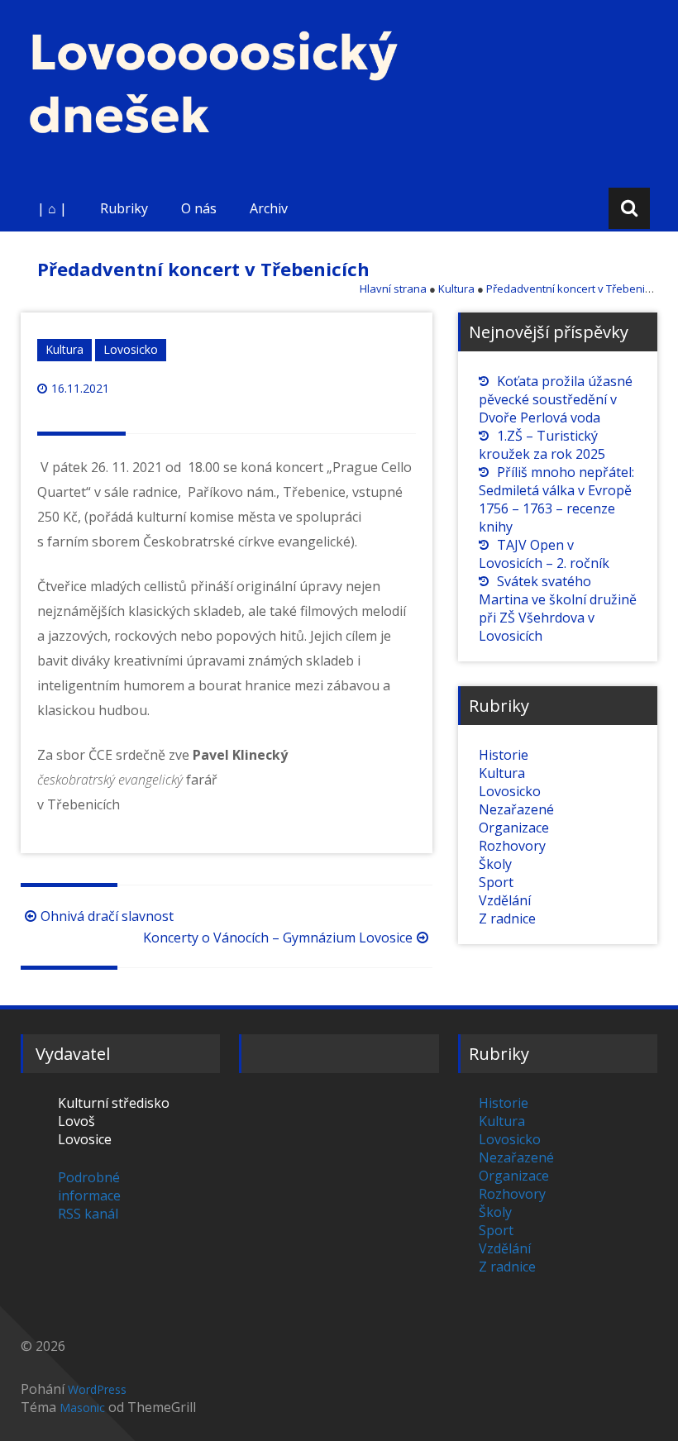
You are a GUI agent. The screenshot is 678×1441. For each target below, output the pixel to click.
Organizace (514, 827)
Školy (495, 864)
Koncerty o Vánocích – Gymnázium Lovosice (278, 937)
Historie (503, 755)
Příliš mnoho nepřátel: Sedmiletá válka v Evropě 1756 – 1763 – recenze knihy (556, 499)
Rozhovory (512, 846)
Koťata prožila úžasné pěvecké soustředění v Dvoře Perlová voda (556, 399)
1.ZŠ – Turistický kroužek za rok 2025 (542, 445)
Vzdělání (505, 900)
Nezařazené (516, 809)
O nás (199, 208)
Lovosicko (130, 349)
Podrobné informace (89, 1186)
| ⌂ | (52, 208)
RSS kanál (88, 1214)
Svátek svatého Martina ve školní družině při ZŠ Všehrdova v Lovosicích (558, 608)
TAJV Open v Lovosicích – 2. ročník (544, 554)
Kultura (64, 349)
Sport (496, 882)
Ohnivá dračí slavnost (107, 916)
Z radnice (507, 918)
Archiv (269, 208)
